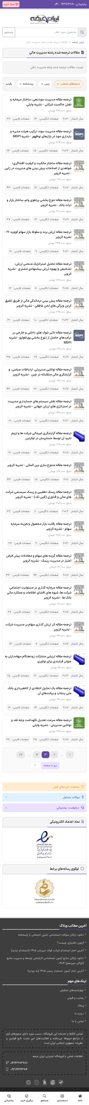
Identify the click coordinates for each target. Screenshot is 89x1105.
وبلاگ (80, 1006)
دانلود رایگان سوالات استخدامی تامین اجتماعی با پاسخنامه (51, 935)
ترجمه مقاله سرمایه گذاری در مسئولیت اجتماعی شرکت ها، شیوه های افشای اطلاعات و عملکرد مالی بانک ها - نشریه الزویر (39, 592)
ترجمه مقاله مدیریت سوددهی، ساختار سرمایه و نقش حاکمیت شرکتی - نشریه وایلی (40, 102)
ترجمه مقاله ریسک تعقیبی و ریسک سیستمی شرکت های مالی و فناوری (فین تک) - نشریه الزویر (38, 495)
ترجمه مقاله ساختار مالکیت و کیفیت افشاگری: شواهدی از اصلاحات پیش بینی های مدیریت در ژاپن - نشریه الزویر (38, 168)
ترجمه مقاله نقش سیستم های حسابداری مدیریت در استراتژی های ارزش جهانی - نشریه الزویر (39, 404)
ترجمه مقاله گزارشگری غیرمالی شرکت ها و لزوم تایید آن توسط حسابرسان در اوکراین (41, 436)
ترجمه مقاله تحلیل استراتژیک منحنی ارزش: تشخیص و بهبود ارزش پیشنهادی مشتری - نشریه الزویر (39, 269)
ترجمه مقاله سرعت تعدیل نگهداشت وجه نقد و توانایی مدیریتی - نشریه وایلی (41, 723)
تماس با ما (78, 1021)
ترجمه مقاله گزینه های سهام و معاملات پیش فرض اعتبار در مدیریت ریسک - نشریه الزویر (38, 558)
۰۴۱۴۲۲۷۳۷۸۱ (19, 1063)
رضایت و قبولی (75, 998)
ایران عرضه (78, 42)
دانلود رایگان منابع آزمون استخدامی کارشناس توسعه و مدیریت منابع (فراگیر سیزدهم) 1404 (45, 960)
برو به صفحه (50, 766)
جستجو (8, 32)
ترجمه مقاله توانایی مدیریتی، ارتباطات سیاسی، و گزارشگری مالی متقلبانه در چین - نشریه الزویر (39, 372)
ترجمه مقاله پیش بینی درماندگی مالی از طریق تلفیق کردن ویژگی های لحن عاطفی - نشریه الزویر (38, 303)
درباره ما (79, 1014)
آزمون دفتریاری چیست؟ (70, 943)
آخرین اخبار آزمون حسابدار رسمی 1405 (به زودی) (56, 971)
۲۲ (21, 755)
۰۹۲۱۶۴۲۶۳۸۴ (19, 1069)
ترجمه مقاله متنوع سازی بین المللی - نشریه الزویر (39, 465)
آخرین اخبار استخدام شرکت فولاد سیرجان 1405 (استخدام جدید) (47, 951)
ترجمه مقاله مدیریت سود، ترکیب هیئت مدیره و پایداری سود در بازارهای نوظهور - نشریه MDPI (40, 134)
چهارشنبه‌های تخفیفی (72, 990)
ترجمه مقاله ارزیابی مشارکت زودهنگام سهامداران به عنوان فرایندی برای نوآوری (38, 659)
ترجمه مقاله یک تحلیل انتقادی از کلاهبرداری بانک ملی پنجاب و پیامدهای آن (39, 691)
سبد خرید (9, 4)
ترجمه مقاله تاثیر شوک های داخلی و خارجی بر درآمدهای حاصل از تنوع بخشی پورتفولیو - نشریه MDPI (40, 337)
